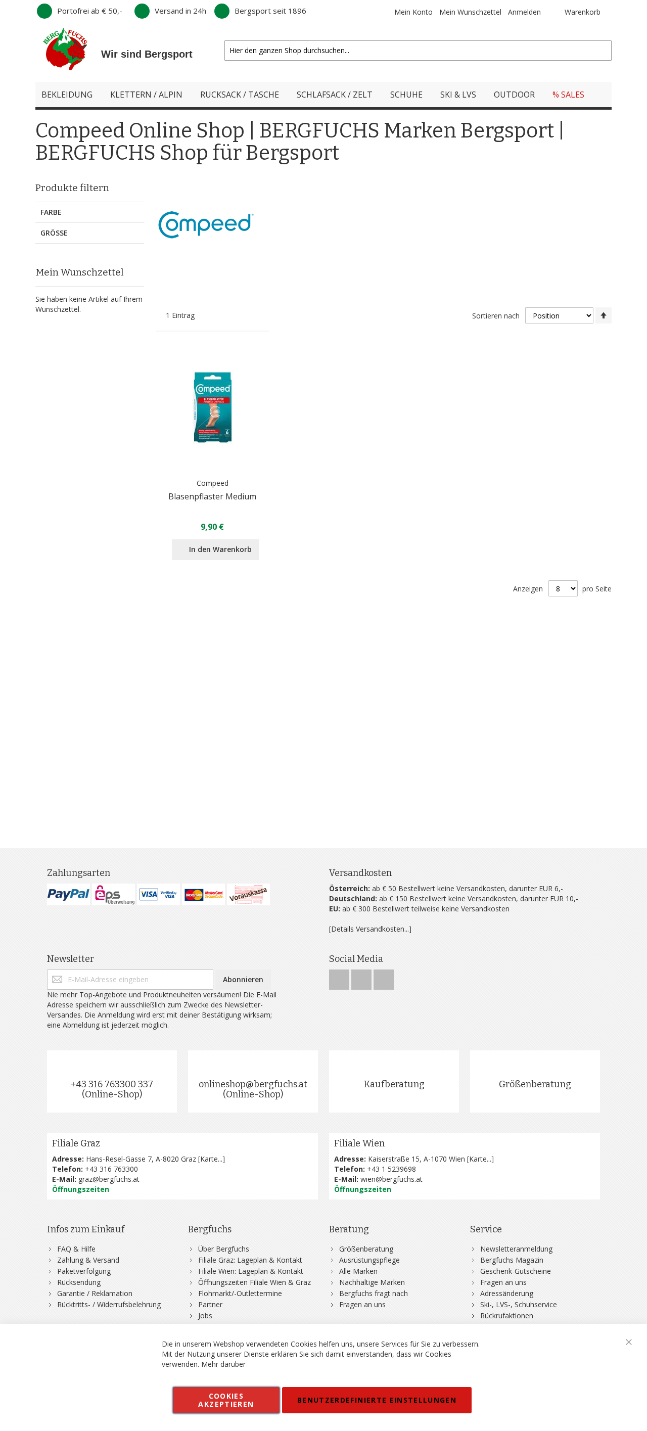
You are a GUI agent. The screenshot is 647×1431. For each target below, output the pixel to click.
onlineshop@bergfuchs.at (253, 1084)
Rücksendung (79, 1282)
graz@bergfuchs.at (109, 1179)
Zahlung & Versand (88, 1260)
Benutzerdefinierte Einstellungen (376, 1400)
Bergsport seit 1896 (270, 11)
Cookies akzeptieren (226, 1400)
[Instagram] (362, 977)
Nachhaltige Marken (372, 1282)
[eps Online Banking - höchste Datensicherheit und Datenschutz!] (113, 894)
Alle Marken (358, 1271)
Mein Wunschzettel (470, 12)
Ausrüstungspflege (369, 1260)
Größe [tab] (54, 233)
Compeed (212, 483)
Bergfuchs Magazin (511, 1260)
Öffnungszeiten (80, 1189)
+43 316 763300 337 (111, 1084)
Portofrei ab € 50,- (89, 11)
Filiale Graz (76, 1143)
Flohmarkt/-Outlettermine (240, 1293)
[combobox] (418, 50)
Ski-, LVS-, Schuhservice (518, 1304)
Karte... (211, 1159)
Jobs (205, 1315)
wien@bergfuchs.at (391, 1179)
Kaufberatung (394, 1084)
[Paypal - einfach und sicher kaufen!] (68, 894)
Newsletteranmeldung (516, 1249)
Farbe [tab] (51, 212)
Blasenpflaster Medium (212, 496)
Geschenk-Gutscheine (515, 1271)
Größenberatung (535, 1084)
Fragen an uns (362, 1304)
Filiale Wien (359, 1143)
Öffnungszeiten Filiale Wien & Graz (254, 1282)
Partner (210, 1304)
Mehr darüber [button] (223, 1364)
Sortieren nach (496, 315)
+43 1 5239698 (391, 1169)
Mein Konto (413, 12)
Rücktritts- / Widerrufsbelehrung (109, 1304)
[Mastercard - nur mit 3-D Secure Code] (203, 894)
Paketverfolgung (84, 1271)
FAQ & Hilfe (76, 1249)
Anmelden (524, 12)
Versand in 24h (180, 11)
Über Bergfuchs (223, 1249)
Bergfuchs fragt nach (373, 1293)
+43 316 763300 (111, 1169)
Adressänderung (506, 1293)
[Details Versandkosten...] (370, 929)
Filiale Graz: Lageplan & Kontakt (250, 1260)
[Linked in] (384, 977)
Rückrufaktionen (506, 1315)
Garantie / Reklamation (94, 1293)
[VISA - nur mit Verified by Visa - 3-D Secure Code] (158, 894)
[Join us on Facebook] (340, 977)
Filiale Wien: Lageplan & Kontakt (250, 1271)
